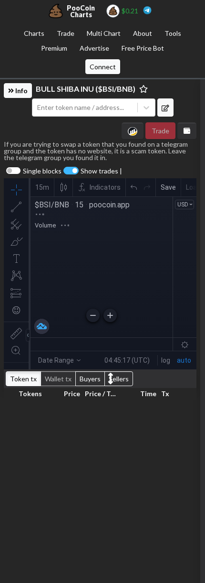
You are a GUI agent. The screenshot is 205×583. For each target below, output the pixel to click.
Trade (65, 33)
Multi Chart (104, 33)
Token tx (23, 379)
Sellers (119, 379)
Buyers (90, 379)
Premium (54, 48)
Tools (172, 33)
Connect (103, 67)
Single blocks (42, 171)
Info (21, 90)
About (142, 33)
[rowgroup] (100, 489)
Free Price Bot (143, 48)
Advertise (94, 48)
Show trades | (101, 171)
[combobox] (85, 108)
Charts (34, 33)
